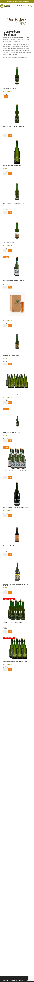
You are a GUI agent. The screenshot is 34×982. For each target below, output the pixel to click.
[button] (19, 6)
